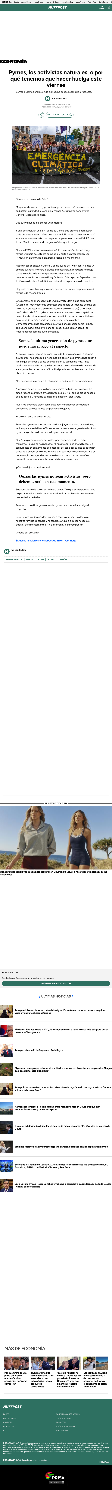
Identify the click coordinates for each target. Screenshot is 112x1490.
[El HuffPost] (57, 7)
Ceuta (16, 2)
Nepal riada (38, 2)
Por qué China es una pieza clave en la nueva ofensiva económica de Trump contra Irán (15, 1378)
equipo (6, 1414)
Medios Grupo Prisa (56, 1482)
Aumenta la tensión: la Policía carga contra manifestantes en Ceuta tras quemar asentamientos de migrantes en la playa (57, 1108)
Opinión (63, 559)
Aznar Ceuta (26, 2)
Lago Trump (80, 2)
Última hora (101, 7)
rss (4, 1430)
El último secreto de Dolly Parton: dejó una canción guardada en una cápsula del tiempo (61, 1146)
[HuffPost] (12, 1406)
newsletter (8, 1426)
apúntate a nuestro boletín (56, 983)
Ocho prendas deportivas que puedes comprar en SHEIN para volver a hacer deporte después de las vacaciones (53, 873)
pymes (51, 559)
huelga (30, 559)
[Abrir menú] (4, 7)
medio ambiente (14, 559)
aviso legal (61, 1422)
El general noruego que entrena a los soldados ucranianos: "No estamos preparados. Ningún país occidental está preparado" (63, 1069)
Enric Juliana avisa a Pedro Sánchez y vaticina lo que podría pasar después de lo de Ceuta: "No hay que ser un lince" (63, 1185)
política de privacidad (65, 1426)
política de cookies (64, 1418)
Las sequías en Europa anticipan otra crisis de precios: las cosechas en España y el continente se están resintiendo (95, 1379)
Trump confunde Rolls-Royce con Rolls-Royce (39, 1050)
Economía (13, 62)
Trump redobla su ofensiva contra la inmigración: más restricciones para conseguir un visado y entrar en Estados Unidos (60, 1011)
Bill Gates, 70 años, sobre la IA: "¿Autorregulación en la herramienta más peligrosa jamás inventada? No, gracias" (61, 1031)
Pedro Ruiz (92, 2)
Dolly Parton (103, 2)
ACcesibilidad (62, 1430)
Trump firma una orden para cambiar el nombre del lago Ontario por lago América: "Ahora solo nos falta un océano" (63, 1089)
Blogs (41, 559)
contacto (7, 1422)
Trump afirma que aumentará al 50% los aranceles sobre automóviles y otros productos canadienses (42, 1379)
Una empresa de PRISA (56, 1476)
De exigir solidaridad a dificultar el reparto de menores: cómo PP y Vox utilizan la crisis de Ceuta (62, 1127)
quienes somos (9, 1418)
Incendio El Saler (52, 2)
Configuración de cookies (67, 1414)
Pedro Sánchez (67, 2)
